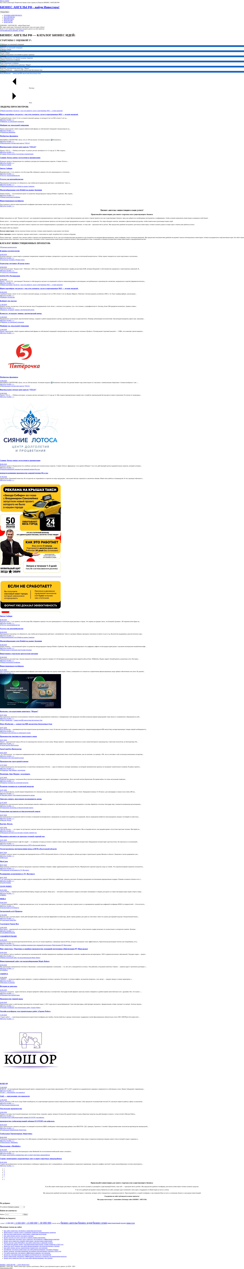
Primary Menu (4, 12)
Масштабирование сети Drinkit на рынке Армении (21, 190)
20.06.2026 (3, 952)
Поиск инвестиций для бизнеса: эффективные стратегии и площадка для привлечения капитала (35, 1256)
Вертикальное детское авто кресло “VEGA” (18, 147)
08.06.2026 (3, 1137)
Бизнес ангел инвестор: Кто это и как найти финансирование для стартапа (28, 1258)
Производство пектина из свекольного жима (18, 736)
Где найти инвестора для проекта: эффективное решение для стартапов (27, 1253)
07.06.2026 (3, 1150)
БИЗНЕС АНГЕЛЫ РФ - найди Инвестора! (29, 7)
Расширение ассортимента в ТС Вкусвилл (17, 874)
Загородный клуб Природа (11, 911)
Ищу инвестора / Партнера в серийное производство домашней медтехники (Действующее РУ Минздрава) (44, 949)
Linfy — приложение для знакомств (15, 1096)
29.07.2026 (3, 715)
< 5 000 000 (19, 1223)
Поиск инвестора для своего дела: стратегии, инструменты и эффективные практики (31, 1239)
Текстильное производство (11, 1109)
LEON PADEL (6, 886)
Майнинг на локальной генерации (14, 125)
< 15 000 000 (31, 1223)
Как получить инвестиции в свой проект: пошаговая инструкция (25, 1234)
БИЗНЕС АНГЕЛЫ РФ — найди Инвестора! (14, 1264)
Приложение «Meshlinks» (10, 1146)
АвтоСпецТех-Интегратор (11, 749)
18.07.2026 (3, 827)
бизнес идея (85, 1222)
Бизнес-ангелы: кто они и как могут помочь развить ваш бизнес (24, 1237)
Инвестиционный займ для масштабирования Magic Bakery (25, 961)
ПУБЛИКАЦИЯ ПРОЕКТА (13, 15)
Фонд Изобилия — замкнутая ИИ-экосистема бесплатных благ (26, 724)
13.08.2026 (3, 329)
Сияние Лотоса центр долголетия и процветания (20, 158)
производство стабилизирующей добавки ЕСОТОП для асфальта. (27, 1121)
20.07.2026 (3, 815)
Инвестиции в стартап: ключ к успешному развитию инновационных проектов (30, 1232)
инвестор (130, 1223)
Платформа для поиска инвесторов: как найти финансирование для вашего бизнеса (31, 1249)
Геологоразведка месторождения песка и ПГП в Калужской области (28, 849)
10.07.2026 (3, 840)
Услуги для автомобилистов (11, 179)
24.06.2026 (3, 927)
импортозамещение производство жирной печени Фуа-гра (24, 473)
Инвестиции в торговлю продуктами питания (19, 654)
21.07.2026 (3, 802)
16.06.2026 (3, 977)
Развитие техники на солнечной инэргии (17, 786)
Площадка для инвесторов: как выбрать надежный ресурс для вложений (27, 1255)
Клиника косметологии (10, 251)
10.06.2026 (3, 1112)
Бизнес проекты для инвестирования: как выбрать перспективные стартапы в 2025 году (32, 1251)
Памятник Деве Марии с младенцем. (15, 774)
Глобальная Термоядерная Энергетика (16, 1134)
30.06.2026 (3, 902)
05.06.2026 (3, 1162)
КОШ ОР (4, 1084)
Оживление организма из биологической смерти (20, 811)
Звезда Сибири (6, 168)
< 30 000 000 (44, 1222)
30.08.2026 (3, 254)
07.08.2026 (3, 477)
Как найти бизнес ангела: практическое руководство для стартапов (25, 1248)
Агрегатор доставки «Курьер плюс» (15, 263)
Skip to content (4, 1)
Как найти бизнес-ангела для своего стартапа (18, 1236)
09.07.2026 (3, 852)
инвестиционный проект (116, 1223)
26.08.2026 (3, 279)
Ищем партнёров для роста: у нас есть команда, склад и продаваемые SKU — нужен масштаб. (39, 114)
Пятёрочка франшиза (9, 136)
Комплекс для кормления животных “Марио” (19, 711)
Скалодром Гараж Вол (9, 924)
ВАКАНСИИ (8, 20)
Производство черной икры (11, 999)
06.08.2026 (3, 620)
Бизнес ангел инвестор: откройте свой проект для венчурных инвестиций (28, 1241)
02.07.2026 (3, 890)
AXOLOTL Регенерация (10, 276)
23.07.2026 (3, 777)
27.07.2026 (3, 765)
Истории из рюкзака (8, 986)
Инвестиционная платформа (12, 201)
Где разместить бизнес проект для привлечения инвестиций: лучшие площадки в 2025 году (33, 1244)
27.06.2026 (3, 915)
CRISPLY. (4, 974)
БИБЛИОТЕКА (9, 19)
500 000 (58, 1223)
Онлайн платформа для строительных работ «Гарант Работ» (25, 1011)
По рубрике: (4, 1207)
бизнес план (100, 1222)
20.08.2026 (3, 292)
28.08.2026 (3, 267)
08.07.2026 (3, 865)
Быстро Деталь (6, 824)
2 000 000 (54, 1223)
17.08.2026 (3, 304)
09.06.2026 (3, 1125)
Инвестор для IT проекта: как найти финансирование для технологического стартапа (31, 1246)
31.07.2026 (3, 670)
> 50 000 (2, 1223)
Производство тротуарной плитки (14, 761)
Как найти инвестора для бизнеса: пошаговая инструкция (22, 1231)
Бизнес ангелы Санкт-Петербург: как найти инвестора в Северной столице (28, 1243)
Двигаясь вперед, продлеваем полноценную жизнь (21, 799)
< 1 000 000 (9, 1223)
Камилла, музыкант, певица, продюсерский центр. (21, 313)
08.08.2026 (3, 464)
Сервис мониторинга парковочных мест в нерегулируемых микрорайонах (31, 1159)
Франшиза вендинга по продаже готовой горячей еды (22, 836)
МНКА (3, 899)
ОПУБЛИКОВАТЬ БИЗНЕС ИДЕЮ (12, 30)
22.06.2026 (3, 940)
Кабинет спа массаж (8, 301)
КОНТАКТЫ (8, 22)
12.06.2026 (3, 1100)
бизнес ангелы (69, 1222)
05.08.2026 (3, 645)
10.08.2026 (3, 381)
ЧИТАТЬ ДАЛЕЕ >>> (7, 120)
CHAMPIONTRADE (8, 936)
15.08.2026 (3, 317)
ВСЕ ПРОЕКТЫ (9, 17)
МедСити (4, 861)
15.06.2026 (3, 1015)
